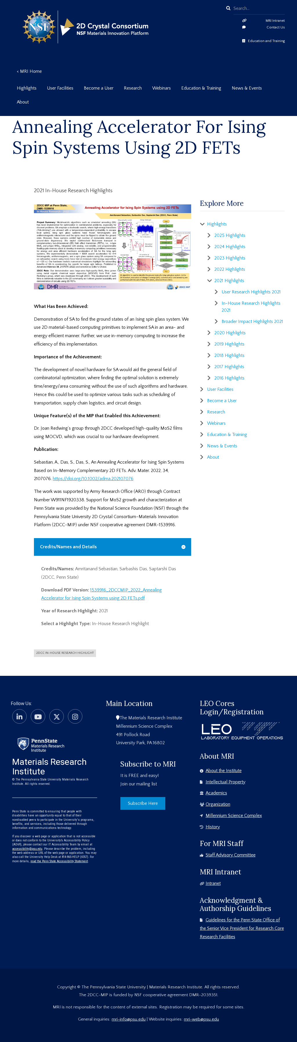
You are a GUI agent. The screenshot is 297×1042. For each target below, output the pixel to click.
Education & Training (227, 434)
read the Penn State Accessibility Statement (59, 861)
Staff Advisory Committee (231, 855)
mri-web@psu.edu (201, 1019)
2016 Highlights (229, 378)
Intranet (213, 883)
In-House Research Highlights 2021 (251, 307)
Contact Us (276, 27)
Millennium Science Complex (234, 815)
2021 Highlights (229, 280)
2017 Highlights (229, 366)
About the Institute (224, 770)
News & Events (222, 446)
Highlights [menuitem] (27, 88)
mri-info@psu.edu (129, 1019)
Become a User (222, 400)
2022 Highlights (229, 269)
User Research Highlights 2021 (251, 292)
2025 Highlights (229, 235)
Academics (216, 793)
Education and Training (266, 41)
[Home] (41, 744)
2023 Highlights (229, 258)
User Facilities (220, 389)
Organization (218, 804)
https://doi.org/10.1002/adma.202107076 (93, 478)
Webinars (216, 423)
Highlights (217, 224)
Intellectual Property (225, 782)
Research (216, 412)
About (213, 457)
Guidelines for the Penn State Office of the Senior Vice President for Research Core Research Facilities (242, 928)
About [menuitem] (23, 102)
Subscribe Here (143, 803)
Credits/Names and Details (68, 546)
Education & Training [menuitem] (201, 88)
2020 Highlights (230, 332)
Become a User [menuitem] (98, 88)
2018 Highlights (229, 355)
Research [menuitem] (133, 88)
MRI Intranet (275, 21)
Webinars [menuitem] (161, 88)
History (213, 826)
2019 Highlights (229, 344)
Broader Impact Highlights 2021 (252, 321)
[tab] (112, 547)
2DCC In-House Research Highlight (65, 653)
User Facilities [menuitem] (60, 88)
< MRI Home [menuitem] (29, 71)
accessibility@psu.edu (27, 849)
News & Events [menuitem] (247, 88)
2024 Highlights (229, 246)
